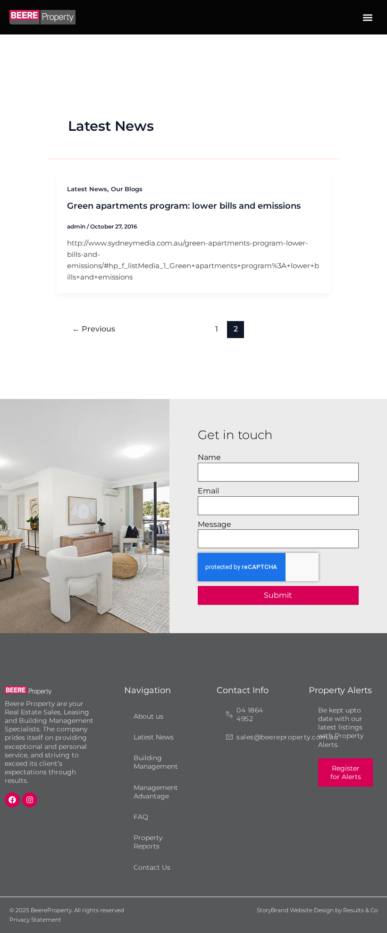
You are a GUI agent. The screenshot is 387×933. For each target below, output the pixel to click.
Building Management (156, 762)
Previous (93, 328)
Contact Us (152, 867)
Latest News (87, 189)
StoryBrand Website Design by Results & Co (317, 910)
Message (214, 524)
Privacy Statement (35, 919)
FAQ (141, 817)
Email (208, 490)
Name (209, 457)
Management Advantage (156, 791)
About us (148, 716)
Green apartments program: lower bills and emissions (184, 205)
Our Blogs (127, 189)
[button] (368, 17)
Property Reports (148, 841)
